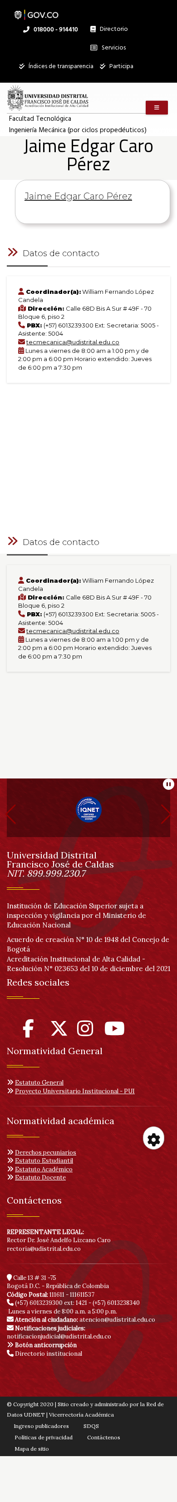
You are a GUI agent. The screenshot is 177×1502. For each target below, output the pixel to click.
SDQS (91, 1426)
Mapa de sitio (32, 1448)
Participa (120, 66)
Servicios (113, 48)
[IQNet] (89, 814)
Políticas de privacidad (44, 1437)
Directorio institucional (48, 1354)
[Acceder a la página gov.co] (36, 10)
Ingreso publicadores (41, 1426)
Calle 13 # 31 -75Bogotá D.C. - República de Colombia (58, 1282)
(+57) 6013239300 (39, 1303)
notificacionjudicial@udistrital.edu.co (59, 1332)
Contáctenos (103, 1437)
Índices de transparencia (60, 66)
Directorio (111, 31)
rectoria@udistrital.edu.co (44, 1249)
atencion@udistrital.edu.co (85, 1320)
